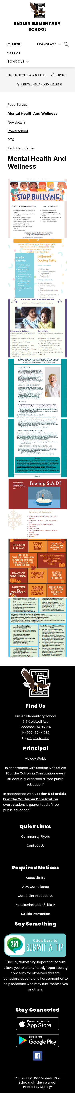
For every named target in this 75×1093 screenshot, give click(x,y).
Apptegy (46, 1087)
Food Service (18, 105)
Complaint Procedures (35, 895)
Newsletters (17, 122)
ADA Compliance (35, 886)
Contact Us (35, 845)
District (13, 53)
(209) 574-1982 (37, 732)
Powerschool (18, 131)
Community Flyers (35, 836)
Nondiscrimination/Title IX (35, 904)
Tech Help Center (21, 148)
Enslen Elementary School (27, 75)
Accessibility (35, 877)
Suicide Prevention (35, 913)
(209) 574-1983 (37, 738)
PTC (11, 140)
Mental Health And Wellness (42, 84)
